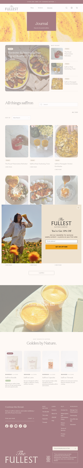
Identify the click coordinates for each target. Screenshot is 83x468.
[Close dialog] (78, 207)
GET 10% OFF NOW (61, 247)
